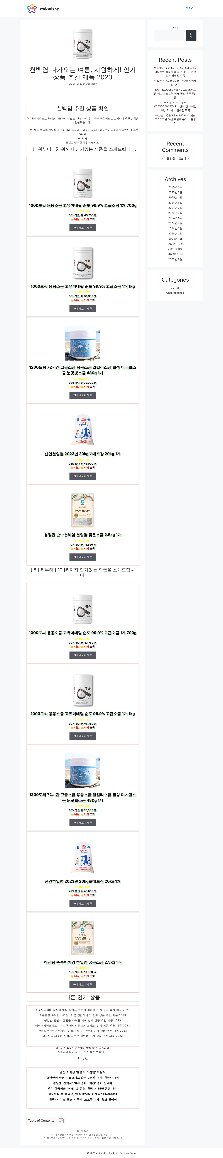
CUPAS (189, 8)
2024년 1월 (175, 238)
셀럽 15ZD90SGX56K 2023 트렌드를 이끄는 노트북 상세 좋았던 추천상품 (175, 93)
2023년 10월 (175, 254)
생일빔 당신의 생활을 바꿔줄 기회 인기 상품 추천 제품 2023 (82, 1027)
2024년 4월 (175, 223)
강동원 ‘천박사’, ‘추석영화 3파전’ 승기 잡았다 (82, 1090)
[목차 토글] (59, 1120)
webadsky (49, 8)
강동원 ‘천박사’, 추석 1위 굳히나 (83, 1074)
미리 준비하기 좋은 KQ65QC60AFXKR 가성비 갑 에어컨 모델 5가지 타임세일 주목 (175, 106)
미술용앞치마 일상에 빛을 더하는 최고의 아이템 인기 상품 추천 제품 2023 (83, 1017)
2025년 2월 (175, 192)
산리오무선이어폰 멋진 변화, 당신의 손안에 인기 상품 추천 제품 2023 (82, 1037)
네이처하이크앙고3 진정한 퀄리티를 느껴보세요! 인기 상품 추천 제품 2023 (82, 1032)
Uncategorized (175, 292)
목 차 (84, 138)
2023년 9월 (175, 259)
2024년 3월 (175, 228)
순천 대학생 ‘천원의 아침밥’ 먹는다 (82, 1079)
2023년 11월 (175, 249)
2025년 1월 (175, 197)
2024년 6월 (175, 212)
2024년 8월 (175, 202)
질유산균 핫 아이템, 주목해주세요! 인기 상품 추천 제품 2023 (84, 1134)
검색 (175, 27)
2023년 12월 (175, 243)
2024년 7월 (175, 207)
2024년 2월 (175, 233)
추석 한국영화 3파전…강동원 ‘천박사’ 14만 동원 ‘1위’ (83, 1096)
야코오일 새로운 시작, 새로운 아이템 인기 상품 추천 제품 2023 (82, 1042)
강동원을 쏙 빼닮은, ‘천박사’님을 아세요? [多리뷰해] (82, 1101)
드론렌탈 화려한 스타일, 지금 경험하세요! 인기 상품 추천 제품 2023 (82, 1022)
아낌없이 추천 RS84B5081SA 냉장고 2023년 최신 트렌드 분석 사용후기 (175, 119)
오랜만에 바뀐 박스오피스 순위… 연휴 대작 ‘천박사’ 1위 (82, 1085)
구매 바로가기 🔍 (83, 227)
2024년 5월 (175, 218)
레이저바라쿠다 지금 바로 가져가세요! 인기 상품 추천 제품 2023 (83, 1012)
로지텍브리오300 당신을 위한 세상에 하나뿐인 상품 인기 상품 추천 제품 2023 (84, 1137)
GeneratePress (128, 1153)
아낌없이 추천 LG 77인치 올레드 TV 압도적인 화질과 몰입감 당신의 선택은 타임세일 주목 (175, 71)
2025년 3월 (175, 187)
